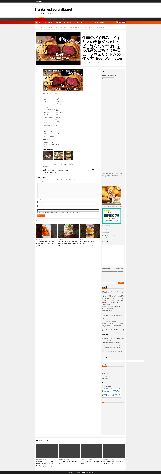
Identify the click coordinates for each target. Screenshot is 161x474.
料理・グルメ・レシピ (49, 22)
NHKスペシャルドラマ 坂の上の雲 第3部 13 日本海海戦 (113, 19)
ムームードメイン (106, 225)
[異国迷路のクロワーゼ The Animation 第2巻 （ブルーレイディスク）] (47, 451)
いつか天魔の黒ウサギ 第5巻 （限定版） (111, 342)
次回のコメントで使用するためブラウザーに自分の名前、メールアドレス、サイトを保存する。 (60, 212)
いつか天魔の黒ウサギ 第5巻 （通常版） (62, 19)
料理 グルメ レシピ (48, 166)
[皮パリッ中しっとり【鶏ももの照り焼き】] (90, 231)
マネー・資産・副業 (67, 22)
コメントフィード (106, 376)
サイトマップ (89, 22)
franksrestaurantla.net (53, 9)
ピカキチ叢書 (105, 230)
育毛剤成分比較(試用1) (107, 292)
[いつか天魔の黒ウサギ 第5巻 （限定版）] (69, 451)
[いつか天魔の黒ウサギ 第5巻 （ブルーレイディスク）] (114, 451)
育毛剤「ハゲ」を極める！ (108, 310)
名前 (39, 199)
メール (39, 203)
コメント (40, 181)
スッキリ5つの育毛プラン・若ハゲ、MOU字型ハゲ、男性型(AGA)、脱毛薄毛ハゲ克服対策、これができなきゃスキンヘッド (113, 296)
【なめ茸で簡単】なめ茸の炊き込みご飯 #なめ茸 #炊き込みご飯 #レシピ (68, 243)
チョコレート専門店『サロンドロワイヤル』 (112, 206)
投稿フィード (105, 373)
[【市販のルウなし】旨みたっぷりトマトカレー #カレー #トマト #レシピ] (46, 231)
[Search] (115, 22)
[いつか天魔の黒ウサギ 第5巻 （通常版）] (91, 451)
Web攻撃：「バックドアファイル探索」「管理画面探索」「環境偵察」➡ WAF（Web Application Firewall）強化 (112, 302)
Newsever (84, 472)
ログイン (104, 371)
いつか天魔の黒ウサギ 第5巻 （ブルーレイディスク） (86, 19)
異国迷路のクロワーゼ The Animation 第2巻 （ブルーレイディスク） (46, 463)
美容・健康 (58, 22)
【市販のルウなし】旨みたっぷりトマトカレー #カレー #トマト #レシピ (46, 243)
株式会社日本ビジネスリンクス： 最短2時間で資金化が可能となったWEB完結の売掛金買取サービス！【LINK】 (112, 325)
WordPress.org (105, 378)
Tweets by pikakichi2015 (107, 386)
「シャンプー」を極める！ (108, 313)
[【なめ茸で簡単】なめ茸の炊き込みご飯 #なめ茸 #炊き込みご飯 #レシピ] (68, 231)
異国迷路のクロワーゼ (42, 459)
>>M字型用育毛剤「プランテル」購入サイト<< (112, 268)
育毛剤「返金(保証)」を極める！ (109, 321)
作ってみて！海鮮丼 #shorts (87, 170)
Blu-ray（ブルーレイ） (79, 22)
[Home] (36, 22)
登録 (103, 369)
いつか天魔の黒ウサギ (62, 459)
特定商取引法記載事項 (99, 22)
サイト (39, 208)
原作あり (37, 459)
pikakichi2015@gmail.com (88, 62)
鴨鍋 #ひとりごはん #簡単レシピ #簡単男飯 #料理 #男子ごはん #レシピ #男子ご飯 (55, 171)
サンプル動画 (67, 459)
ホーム (40, 22)
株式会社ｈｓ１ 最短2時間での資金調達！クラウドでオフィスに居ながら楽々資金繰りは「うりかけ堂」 (112, 317)
